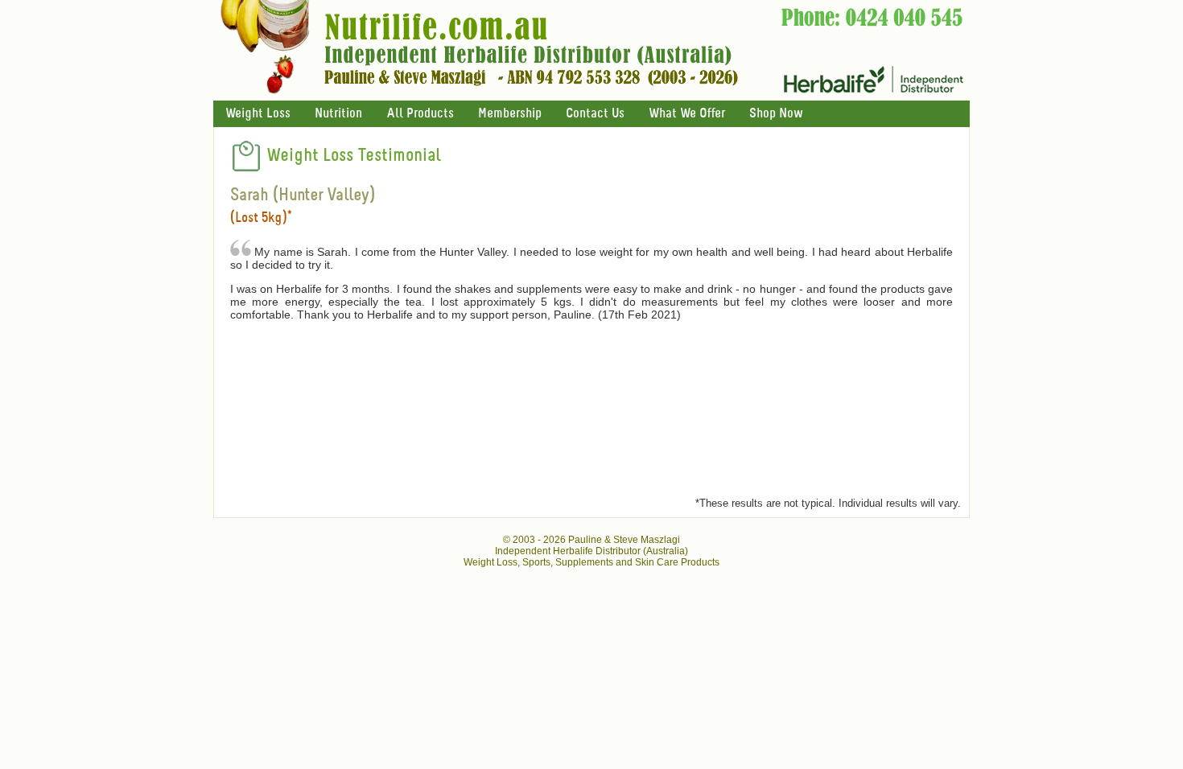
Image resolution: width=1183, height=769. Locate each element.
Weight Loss (258, 114)
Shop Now (775, 114)
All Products (420, 114)
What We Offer (687, 114)
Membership (510, 114)
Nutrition (338, 114)
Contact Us (595, 114)
